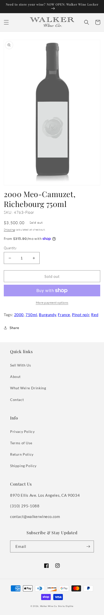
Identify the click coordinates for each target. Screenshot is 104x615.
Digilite (69, 606)
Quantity (10, 248)
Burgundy (47, 314)
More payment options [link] (52, 302)
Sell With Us (20, 365)
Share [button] (14, 327)
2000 (19, 314)
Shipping (9, 229)
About (15, 376)
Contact (17, 399)
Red (94, 314)
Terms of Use (21, 443)
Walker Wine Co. (49, 606)
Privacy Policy (22, 431)
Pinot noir (80, 314)
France (64, 314)
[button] (6, 22)
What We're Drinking (28, 388)
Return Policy (22, 454)
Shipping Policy (23, 466)
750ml (31, 314)
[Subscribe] (88, 546)
